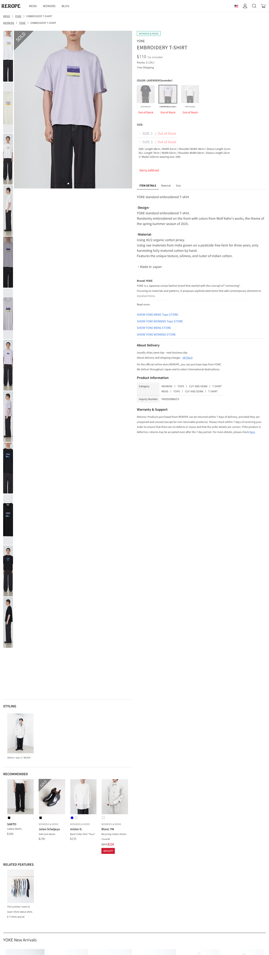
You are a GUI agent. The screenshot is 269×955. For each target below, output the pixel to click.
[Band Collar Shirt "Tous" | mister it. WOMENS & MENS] (83, 797)
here (252, 432)
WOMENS (49, 6)
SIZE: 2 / (159, 133)
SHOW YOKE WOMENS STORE (156, 334)
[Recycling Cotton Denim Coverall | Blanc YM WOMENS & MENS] (114, 797)
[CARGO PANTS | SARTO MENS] (20, 797)
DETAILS (188, 357)
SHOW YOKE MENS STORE (154, 327)
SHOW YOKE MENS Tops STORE (157, 314)
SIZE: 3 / (159, 142)
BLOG (65, 6)
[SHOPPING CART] (263, 6)
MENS (33, 6)
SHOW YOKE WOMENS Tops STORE (160, 321)
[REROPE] (13, 6)
